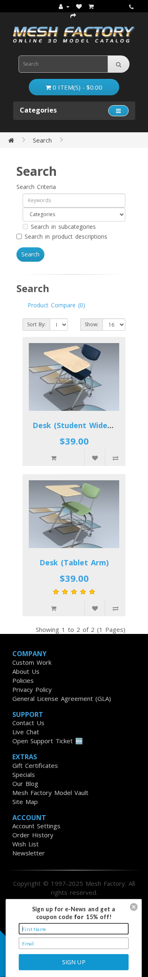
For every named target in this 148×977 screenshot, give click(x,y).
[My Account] (64, 6)
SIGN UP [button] (74, 961)
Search (42, 140)
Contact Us (28, 723)
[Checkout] (73, 15)
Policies (23, 680)
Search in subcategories (63, 226)
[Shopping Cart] (91, 6)
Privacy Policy (32, 689)
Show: (91, 324)
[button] (134, 907)
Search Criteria (36, 187)
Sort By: (36, 324)
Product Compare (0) (56, 305)
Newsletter (28, 853)
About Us (25, 671)
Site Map (25, 801)
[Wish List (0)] (79, 6)
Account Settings (36, 826)
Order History (32, 835)
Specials (23, 774)
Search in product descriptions (66, 236)
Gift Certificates (35, 765)
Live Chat (25, 732)
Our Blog (25, 783)
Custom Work (31, 662)
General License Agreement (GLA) (61, 698)
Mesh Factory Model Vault (50, 792)
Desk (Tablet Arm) (74, 562)
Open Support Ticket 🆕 (47, 741)
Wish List (25, 844)
